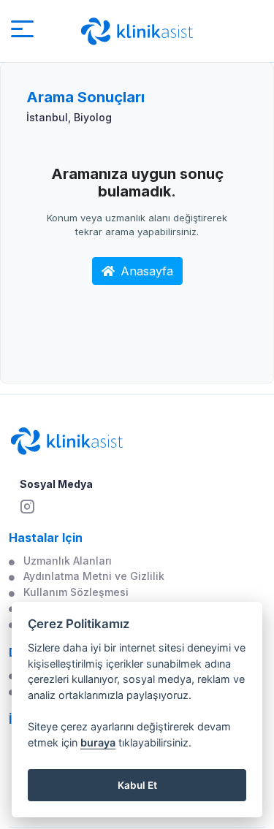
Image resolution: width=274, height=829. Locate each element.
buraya (97, 742)
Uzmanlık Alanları (67, 560)
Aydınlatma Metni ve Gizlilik (93, 576)
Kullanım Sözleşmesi (76, 592)
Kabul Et (137, 785)
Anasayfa (147, 271)
